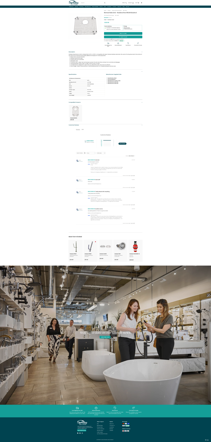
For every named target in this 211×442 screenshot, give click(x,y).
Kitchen (76, 6)
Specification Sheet (112, 78)
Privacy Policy (100, 427)
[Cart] (141, 3)
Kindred (79, 237)
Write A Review (122, 143)
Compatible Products (75, 102)
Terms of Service (100, 428)
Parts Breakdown (112, 79)
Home (105, 10)
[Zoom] (85, 26)
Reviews (111, 428)
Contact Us (112, 425)
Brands (101, 6)
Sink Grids (125, 10)
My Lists (127, 6)
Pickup (125, 26)
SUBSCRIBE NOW (105, 337)
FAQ (98, 423)
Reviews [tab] (78, 129)
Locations (109, 6)
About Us (119, 6)
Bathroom (71, 6)
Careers (111, 430)
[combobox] (93, 3)
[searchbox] (80, 153)
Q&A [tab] (83, 129)
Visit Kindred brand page (109, 15)
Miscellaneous (88, 6)
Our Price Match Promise (102, 433)
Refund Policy (100, 425)
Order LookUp (100, 432)
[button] (107, 140)
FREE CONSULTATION (82, 430)
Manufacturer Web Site (113, 82)
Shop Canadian (95, 6)
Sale (105, 6)
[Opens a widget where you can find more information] (207, 440)
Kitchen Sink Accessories (117, 10)
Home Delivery (108, 26)
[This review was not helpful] (133, 175)
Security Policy (100, 430)
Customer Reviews (74, 125)
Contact (114, 6)
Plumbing (81, 6)
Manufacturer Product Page (114, 80)
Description (72, 52)
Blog (123, 6)
